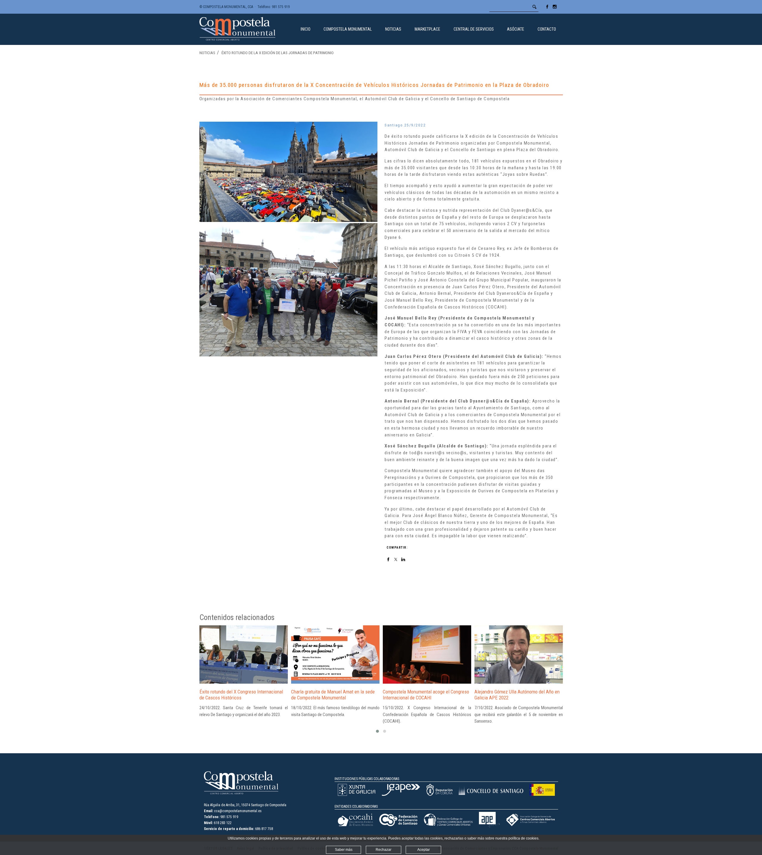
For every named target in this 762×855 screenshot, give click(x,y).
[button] (377, 731)
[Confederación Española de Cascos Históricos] (355, 825)
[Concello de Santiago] (491, 794)
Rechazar (383, 850)
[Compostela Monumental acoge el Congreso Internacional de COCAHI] (427, 654)
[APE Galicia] (489, 827)
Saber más (343, 850)
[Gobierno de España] (542, 795)
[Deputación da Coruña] (439, 795)
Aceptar (423, 850)
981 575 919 (281, 7)
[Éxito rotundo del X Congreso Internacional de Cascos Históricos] (243, 654)
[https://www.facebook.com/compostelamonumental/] (547, 9)
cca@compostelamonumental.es (238, 811)
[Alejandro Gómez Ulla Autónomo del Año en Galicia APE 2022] (518, 654)
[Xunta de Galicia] (356, 795)
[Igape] (401, 795)
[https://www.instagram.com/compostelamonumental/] (554, 9)
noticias (207, 52)
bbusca (534, 6)
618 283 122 (223, 823)
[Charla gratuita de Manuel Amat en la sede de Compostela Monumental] (335, 654)
